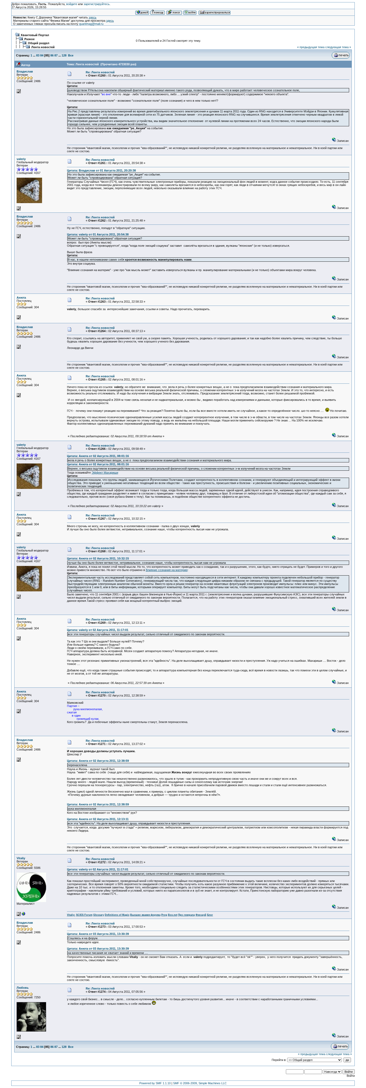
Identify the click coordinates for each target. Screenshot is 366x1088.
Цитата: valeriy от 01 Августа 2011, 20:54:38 (98, 234)
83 (37, 55)
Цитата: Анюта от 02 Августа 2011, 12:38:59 (98, 760)
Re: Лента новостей (100, 72)
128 (64, 55)
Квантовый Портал (35, 35)
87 (56, 55)
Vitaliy (21, 858)
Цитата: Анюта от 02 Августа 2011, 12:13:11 (98, 819)
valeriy (21, 159)
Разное (29, 39)
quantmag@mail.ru (91, 23)
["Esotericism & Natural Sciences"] (23, 914)
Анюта (21, 297)
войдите (71, 4)
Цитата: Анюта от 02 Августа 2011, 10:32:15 (98, 558)
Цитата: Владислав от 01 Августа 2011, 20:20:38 (101, 170)
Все (70, 55)
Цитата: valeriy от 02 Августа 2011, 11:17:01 (97, 630)
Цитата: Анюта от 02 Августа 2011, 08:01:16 (98, 456)
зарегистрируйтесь (97, 4)
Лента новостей (43, 47)
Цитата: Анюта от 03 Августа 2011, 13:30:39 (98, 933)
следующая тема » (338, 47)
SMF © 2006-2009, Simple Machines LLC (200, 1083)
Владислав (25, 71)
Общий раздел (38, 43)
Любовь (23, 987)
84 (41, 55)
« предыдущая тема (310, 47)
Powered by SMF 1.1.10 (155, 1083)
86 (52, 55)
